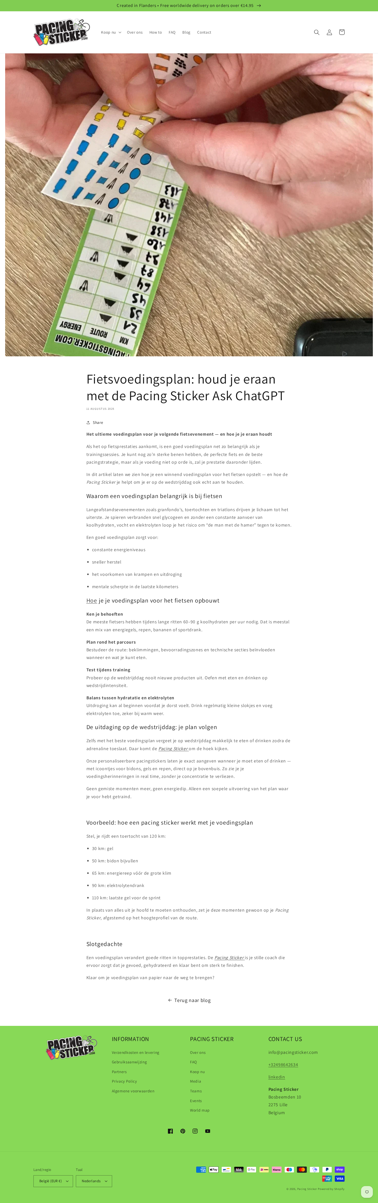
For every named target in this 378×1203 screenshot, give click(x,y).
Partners (119, 1071)
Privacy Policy (124, 1081)
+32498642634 (283, 1064)
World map (200, 1110)
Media (195, 1081)
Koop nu (197, 1071)
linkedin (276, 1077)
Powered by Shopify (331, 1189)
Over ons (197, 1052)
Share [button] (98, 422)
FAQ (193, 1061)
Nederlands (91, 1180)
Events (196, 1100)
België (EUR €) (50, 1180)
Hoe (91, 600)
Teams (196, 1090)
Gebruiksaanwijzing (129, 1061)
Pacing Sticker (307, 1189)
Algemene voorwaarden (133, 1090)
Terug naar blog (192, 1000)
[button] (111, 32)
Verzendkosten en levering (136, 1052)
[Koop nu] (188, 748)
